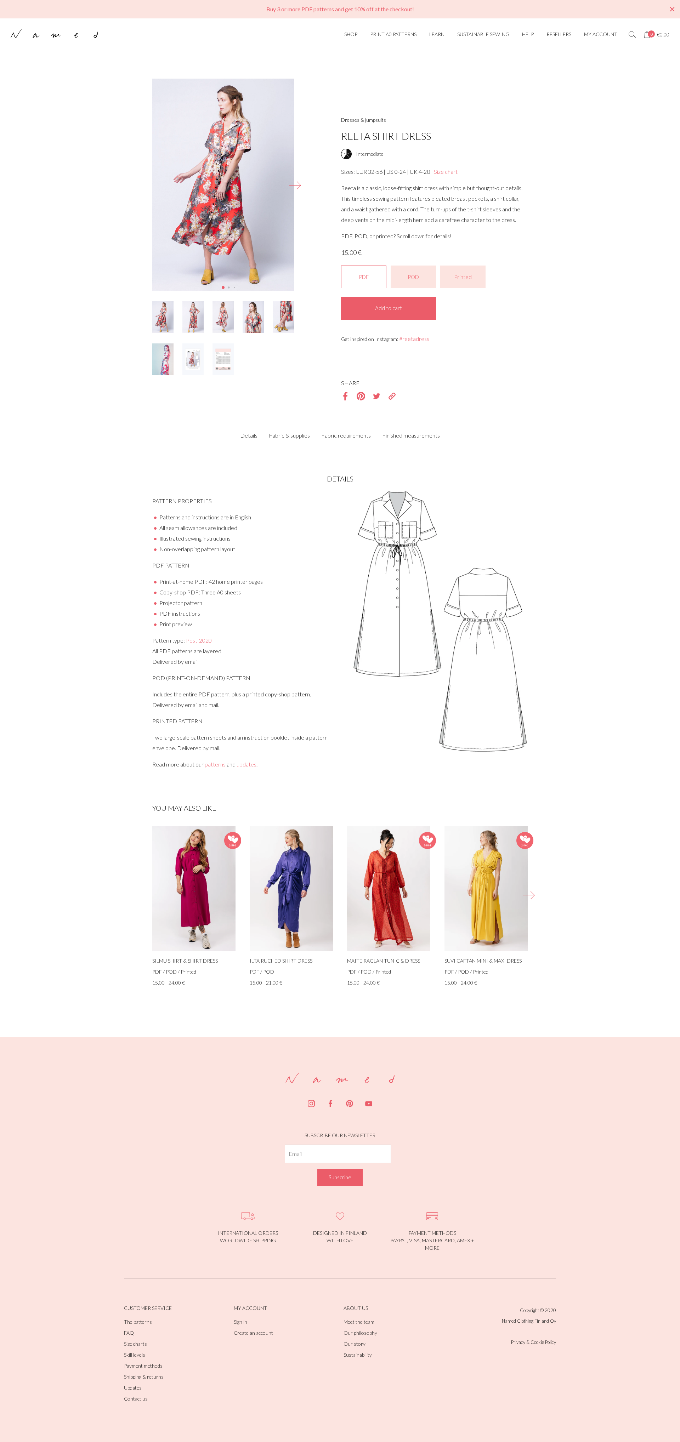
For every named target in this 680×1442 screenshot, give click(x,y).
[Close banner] (672, 9)
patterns (215, 764)
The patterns (138, 1322)
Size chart (446, 171)
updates (246, 764)
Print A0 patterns (393, 34)
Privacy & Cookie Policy (533, 1342)
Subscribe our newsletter (340, 1135)
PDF (364, 277)
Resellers (558, 34)
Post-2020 (199, 640)
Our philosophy (360, 1333)
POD (413, 277)
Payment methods (143, 1366)
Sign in (240, 1322)
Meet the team (359, 1322)
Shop (350, 34)
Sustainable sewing (483, 34)
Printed (463, 277)
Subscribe (340, 1177)
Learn (436, 34)
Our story (355, 1344)
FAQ (129, 1333)
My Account (600, 34)
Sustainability (358, 1355)
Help (528, 34)
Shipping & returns (144, 1377)
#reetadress (414, 338)
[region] (340, 9)
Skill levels (134, 1355)
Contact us (136, 1399)
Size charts (135, 1344)
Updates (133, 1388)
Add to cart (388, 308)
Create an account (253, 1333)
